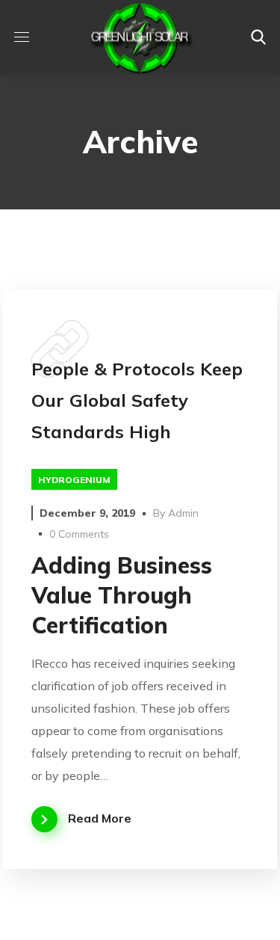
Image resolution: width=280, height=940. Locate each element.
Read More (99, 818)
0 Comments (79, 534)
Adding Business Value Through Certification (121, 595)
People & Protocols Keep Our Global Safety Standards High (137, 400)
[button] (258, 37)
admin (183, 513)
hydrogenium (74, 479)
